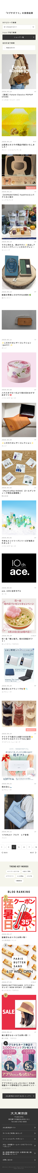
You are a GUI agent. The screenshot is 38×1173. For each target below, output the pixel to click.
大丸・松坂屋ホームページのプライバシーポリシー (17, 1145)
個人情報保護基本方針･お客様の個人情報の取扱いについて (17, 1153)
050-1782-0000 (21, 1122)
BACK (6, 852)
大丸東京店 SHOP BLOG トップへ (18, 1096)
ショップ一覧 (19, 37)
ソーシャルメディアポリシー (13, 1139)
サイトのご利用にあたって (13, 1133)
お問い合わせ (8, 1160)
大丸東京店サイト (9, 1127)
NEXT (32, 852)
